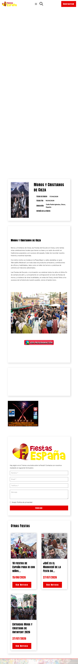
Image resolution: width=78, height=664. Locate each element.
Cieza (29, 248)
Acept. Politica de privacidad (22, 502)
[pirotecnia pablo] (23, 413)
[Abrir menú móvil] (36, 4)
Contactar (68, 4)
